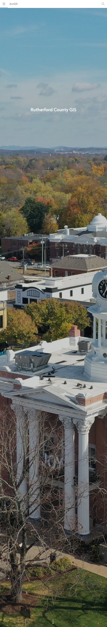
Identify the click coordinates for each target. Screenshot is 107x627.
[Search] (103, 4)
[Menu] (4, 4)
